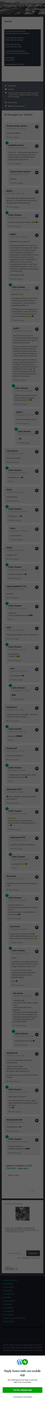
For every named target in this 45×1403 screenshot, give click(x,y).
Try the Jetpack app (22, 1390)
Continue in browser (22, 1397)
